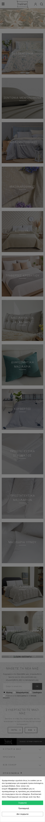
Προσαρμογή (23, 808)
